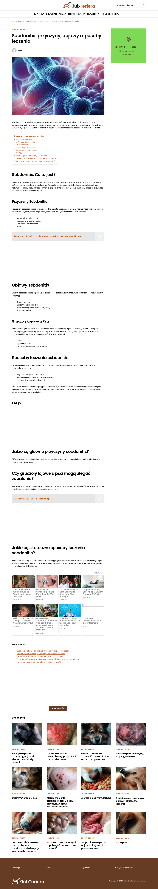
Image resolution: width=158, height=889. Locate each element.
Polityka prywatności (124, 867)
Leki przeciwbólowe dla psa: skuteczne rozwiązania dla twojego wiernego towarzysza (26, 847)
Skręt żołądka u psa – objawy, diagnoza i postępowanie (93, 845)
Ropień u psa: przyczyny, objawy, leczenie (130, 755)
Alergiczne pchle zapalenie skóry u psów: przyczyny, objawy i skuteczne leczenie (60, 802)
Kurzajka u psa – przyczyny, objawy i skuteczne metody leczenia (23, 758)
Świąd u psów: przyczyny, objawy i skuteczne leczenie (41, 653)
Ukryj (44, 136)
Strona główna (18, 21)
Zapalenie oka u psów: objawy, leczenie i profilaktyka (40, 656)
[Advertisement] (58, 259)
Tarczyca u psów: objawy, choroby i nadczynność (39, 662)
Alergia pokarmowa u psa (96, 798)
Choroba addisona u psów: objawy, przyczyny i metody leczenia (61, 756)
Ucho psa (121, 842)
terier (19, 50)
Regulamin (85, 867)
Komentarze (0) (58, 708)
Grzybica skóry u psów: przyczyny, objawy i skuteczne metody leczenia (48, 659)
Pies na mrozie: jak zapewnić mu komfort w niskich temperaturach (95, 756)
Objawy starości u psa (24, 798)
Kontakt (49, 867)
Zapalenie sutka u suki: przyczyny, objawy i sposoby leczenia (44, 651)
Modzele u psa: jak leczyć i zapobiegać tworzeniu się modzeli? (61, 845)
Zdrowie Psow (31, 21)
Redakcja (16, 867)
